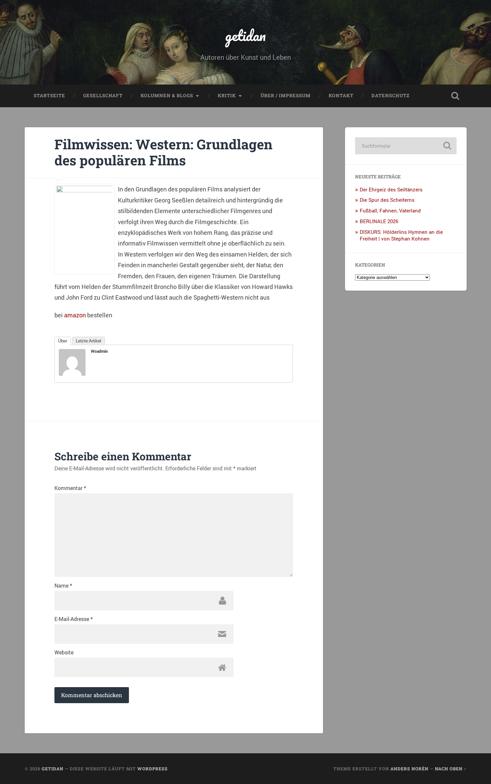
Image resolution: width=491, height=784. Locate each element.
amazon (75, 315)
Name (63, 585)
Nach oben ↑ (451, 768)
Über (62, 340)
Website (63, 652)
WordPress (152, 768)
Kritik (227, 96)
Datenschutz (390, 96)
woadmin (99, 351)
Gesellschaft (103, 96)
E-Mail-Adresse (73, 619)
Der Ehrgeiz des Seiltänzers (391, 189)
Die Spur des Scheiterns (387, 199)
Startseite (49, 96)
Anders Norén (409, 768)
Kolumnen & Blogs (167, 96)
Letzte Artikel (88, 340)
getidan (245, 35)
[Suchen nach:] (406, 145)
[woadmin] (72, 373)
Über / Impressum (286, 96)
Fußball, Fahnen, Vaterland (390, 210)
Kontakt (341, 96)
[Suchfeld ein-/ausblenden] (455, 96)
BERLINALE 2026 (379, 221)
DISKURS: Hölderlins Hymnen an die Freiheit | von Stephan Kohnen (401, 235)
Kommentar (70, 488)
